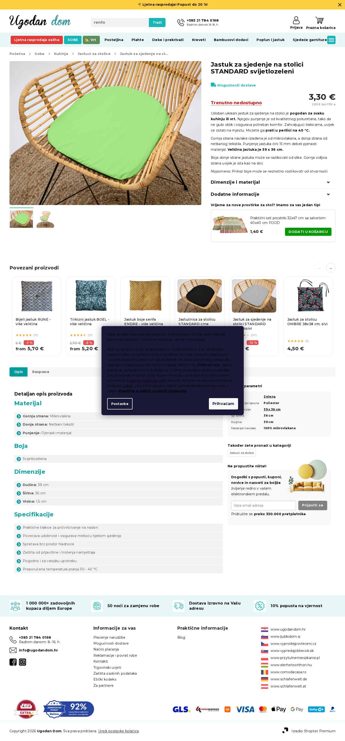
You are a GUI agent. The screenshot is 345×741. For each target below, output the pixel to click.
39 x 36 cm (272, 409)
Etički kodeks (104, 679)
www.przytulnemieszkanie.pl (295, 658)
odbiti (128, 385)
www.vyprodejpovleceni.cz (293, 643)
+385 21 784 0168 (35, 637)
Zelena (270, 396)
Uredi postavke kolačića (118, 731)
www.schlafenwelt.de (289, 679)
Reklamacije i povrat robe (115, 655)
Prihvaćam (223, 403)
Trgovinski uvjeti (107, 667)
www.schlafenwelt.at (288, 686)
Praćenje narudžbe (109, 637)
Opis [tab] (18, 372)
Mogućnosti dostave (236, 85)
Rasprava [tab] (40, 372)
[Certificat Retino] (68, 709)
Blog (181, 637)
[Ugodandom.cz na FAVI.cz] (26, 709)
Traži (157, 22)
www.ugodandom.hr (288, 629)
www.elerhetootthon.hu (291, 665)
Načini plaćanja (106, 649)
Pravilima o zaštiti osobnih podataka (153, 391)
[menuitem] (37, 40)
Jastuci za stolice (242, 453)
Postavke (120, 404)
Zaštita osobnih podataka (115, 673)
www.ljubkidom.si (285, 636)
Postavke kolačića (141, 380)
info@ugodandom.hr (38, 650)
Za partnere (103, 685)
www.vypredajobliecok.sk (292, 651)
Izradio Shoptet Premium (313, 731)
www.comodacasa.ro (288, 672)
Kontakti (100, 661)
